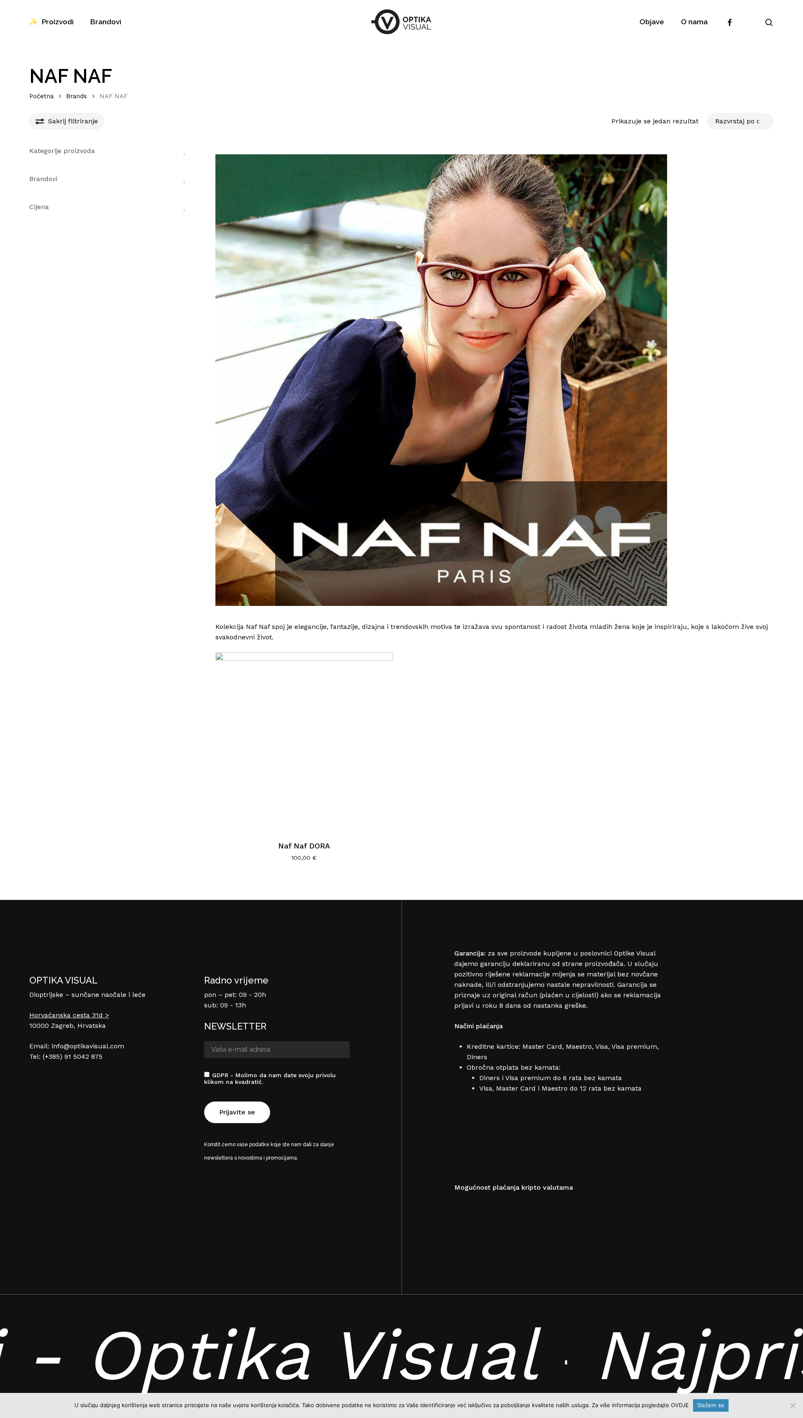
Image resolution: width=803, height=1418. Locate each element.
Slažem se (710, 1405)
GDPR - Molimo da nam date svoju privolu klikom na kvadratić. (270, 1078)
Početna (41, 96)
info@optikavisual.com (87, 1046)
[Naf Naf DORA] (304, 741)
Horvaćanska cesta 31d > (69, 1015)
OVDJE (680, 1405)
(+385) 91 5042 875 (72, 1056)
